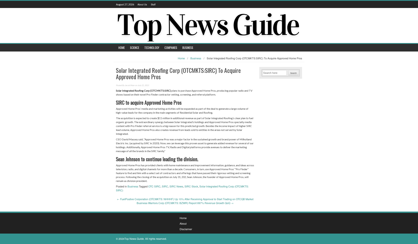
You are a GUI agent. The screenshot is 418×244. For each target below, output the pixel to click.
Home (121, 47)
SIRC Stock (191, 186)
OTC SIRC (154, 186)
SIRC (165, 186)
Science (134, 47)
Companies (170, 47)
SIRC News (176, 186)
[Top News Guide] (208, 25)
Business (187, 47)
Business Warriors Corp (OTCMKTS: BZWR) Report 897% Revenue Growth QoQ (185, 203)
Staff (153, 4)
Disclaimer (186, 229)
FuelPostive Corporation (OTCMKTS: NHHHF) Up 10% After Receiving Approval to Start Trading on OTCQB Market (185, 199)
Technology (151, 47)
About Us (142, 4)
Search (293, 73)
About (183, 223)
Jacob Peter (130, 85)
